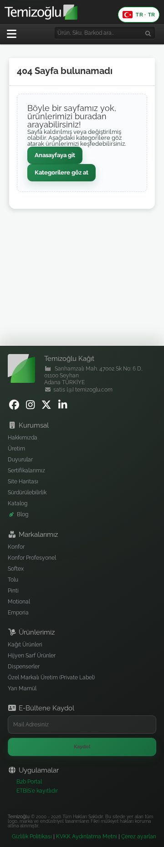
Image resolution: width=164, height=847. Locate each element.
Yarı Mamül (22, 688)
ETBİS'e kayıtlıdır (37, 791)
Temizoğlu (19, 816)
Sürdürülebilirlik (27, 492)
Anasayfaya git (55, 155)
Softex (16, 569)
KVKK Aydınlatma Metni (86, 836)
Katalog (17, 503)
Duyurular (20, 459)
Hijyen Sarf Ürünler (32, 655)
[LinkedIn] (64, 407)
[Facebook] (15, 407)
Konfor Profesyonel (32, 558)
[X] (47, 407)
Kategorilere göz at (61, 172)
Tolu (13, 580)
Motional (19, 601)
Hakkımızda (22, 437)
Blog (22, 514)
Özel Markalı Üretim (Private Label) (51, 677)
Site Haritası (23, 481)
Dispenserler (24, 666)
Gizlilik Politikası (32, 836)
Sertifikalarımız (26, 470)
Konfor (16, 547)
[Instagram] (31, 407)
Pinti (13, 591)
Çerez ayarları (138, 836)
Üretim (16, 448)
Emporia (18, 612)
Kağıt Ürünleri (25, 644)
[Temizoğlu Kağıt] (82, 12)
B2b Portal (29, 781)
